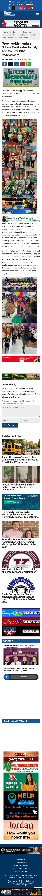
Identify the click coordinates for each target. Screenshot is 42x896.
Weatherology (21, 885)
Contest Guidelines (21, 868)
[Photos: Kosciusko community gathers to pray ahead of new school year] (21, 474)
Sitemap (29, 4)
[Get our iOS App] (32, 8)
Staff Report (28, 59)
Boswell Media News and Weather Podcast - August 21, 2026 (19, 669)
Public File (21, 860)
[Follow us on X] (13, 8)
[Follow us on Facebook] (9, 8)
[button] (37, 15)
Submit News (28, 2)
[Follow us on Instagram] (17, 8)
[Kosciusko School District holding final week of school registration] (21, 559)
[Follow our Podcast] (24, 8)
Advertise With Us (16, 4)
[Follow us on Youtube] (21, 8)
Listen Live (15, 2)
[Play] (6, 677)
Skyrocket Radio (27, 881)
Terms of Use (21, 862)
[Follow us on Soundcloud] (28, 8)
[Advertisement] (21, 23)
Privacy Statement (21, 865)
